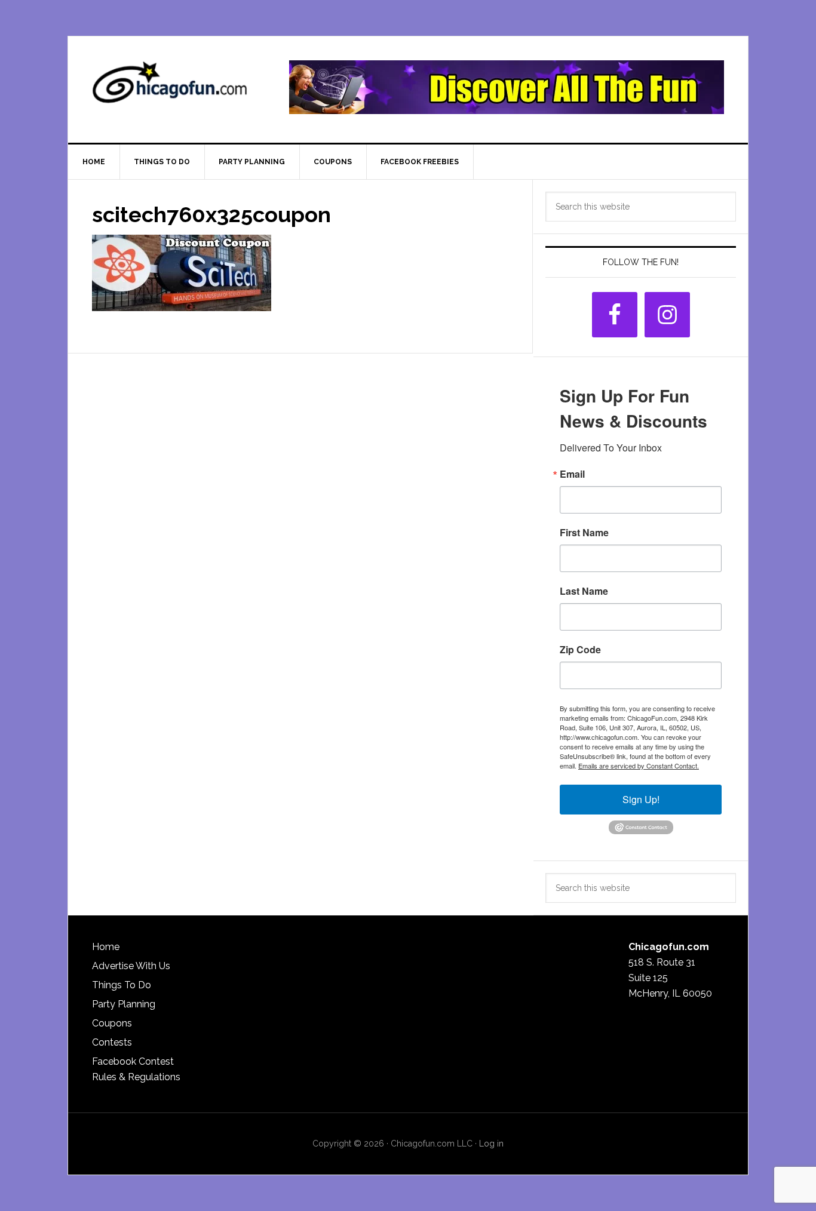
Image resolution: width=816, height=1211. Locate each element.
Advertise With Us (131, 966)
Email (572, 474)
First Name (584, 532)
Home (105, 946)
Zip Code (580, 649)
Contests (112, 1042)
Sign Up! (640, 799)
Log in (491, 1143)
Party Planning (123, 1004)
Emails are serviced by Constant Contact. (638, 765)
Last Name (584, 591)
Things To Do (121, 985)
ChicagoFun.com (169, 87)
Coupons (112, 1023)
